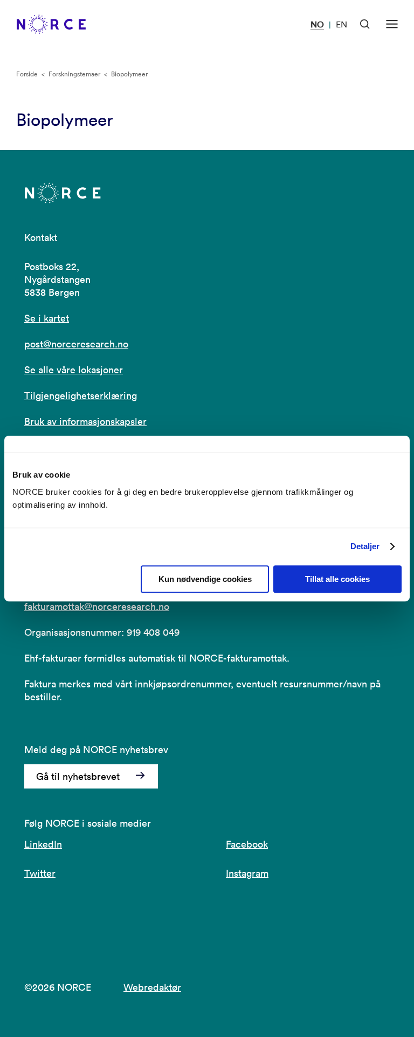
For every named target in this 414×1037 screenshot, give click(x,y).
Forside (27, 74)
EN (341, 24)
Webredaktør (152, 987)
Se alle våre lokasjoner (73, 370)
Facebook (247, 844)
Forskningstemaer (74, 74)
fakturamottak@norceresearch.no (96, 606)
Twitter (40, 873)
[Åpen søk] (365, 24)
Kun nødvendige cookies (205, 579)
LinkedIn (43, 844)
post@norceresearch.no (76, 344)
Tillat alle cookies (337, 579)
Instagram (247, 873)
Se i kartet (46, 318)
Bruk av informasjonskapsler (85, 421)
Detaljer (365, 546)
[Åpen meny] (392, 24)
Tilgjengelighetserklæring (80, 395)
